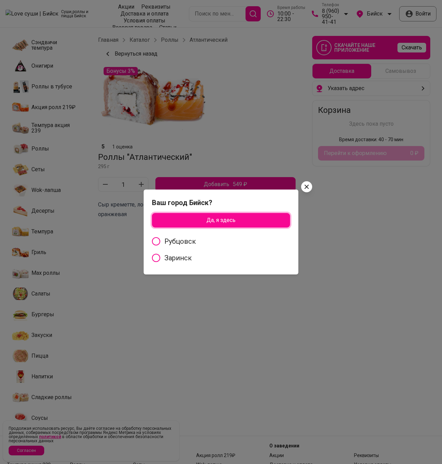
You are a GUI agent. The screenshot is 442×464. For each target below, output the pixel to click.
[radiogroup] (221, 249)
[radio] (221, 241)
